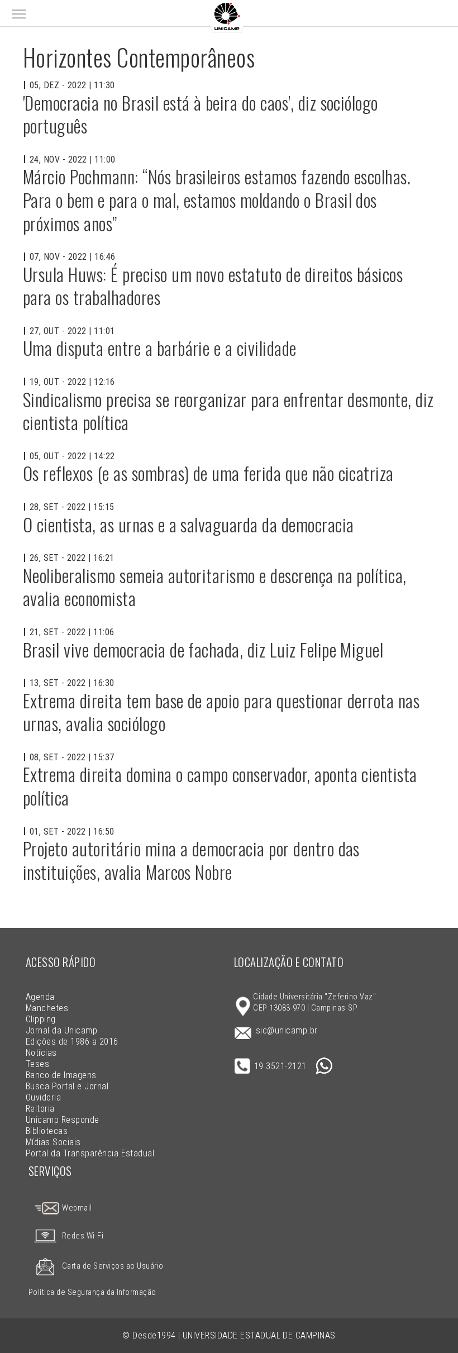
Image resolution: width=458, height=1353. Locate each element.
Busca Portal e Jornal (67, 1086)
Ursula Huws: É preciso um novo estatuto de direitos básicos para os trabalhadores (213, 286)
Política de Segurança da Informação (92, 1292)
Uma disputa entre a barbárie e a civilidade (160, 348)
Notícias (41, 1052)
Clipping (41, 1019)
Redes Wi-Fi (82, 1236)
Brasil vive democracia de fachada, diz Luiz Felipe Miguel (203, 649)
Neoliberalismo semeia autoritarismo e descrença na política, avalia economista (215, 587)
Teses (37, 1064)
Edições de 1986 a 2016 (72, 1041)
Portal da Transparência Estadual (90, 1153)
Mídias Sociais (53, 1142)
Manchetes (47, 1008)
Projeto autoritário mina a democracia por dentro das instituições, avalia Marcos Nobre (191, 860)
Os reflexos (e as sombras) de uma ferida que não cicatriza (208, 473)
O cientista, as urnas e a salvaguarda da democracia (188, 524)
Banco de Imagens (61, 1075)
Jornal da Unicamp (61, 1030)
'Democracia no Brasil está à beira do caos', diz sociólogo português (200, 114)
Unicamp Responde (62, 1119)
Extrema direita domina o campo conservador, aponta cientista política (220, 786)
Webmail (76, 1208)
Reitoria (40, 1108)
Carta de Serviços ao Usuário (112, 1266)
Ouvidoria (43, 1097)
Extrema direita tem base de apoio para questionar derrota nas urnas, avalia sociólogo (221, 712)
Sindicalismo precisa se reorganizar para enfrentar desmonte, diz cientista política (228, 411)
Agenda (40, 997)
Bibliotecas (47, 1131)
